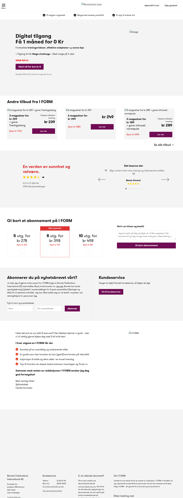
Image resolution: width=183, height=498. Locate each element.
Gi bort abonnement (146, 245)
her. (35, 295)
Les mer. (59, 286)
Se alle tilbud (162, 145)
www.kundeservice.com (87, 486)
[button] (165, 179)
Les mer (43, 131)
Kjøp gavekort (171, 5)
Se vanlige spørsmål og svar (53, 486)
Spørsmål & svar (152, 5)
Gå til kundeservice (111, 291)
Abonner (72, 308)
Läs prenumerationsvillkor (52, 491)
